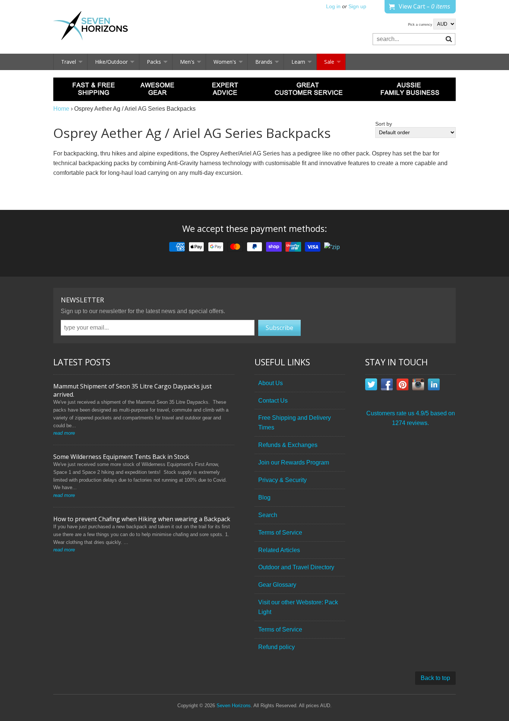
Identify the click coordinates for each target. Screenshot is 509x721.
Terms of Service (280, 532)
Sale (329, 61)
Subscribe (279, 328)
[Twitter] (371, 385)
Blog (264, 497)
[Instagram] (418, 385)
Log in (333, 6)
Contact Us (273, 400)
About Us (270, 383)
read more (64, 433)
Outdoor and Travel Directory (296, 567)
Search (267, 515)
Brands (263, 61)
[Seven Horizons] (90, 26)
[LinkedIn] (434, 385)
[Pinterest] (402, 385)
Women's (225, 61)
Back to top (435, 678)
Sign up (357, 6)
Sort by (383, 124)
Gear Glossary (277, 585)
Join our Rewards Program (293, 462)
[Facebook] (387, 385)
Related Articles (279, 550)
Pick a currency (420, 24)
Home (61, 109)
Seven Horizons (233, 705)
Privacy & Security (282, 480)
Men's (187, 61)
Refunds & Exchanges (287, 445)
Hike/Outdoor (111, 61)
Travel (68, 61)
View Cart (424, 6)
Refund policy (276, 647)
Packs (154, 61)
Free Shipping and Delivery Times (294, 423)
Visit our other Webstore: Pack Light (298, 607)
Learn (298, 61)
